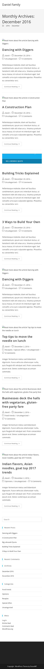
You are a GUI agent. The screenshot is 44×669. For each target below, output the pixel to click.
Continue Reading (13, 87)
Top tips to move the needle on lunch (17, 338)
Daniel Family (11, 4)
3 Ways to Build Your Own (21, 222)
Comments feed (8, 626)
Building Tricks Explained (20, 173)
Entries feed (6, 623)
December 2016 (7, 571)
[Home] (3, 26)
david (7, 55)
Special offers (19, 350)
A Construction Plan (16, 107)
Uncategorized (11, 59)
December (15, 26)
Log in (4, 620)
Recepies (8, 350)
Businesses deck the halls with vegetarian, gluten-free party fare (21, 402)
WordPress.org (7, 629)
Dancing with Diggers (17, 50)
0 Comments (27, 59)
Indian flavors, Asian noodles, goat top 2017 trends (19, 468)
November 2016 (8, 576)
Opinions (8, 481)
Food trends (10, 415)
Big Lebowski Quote (9, 542)
